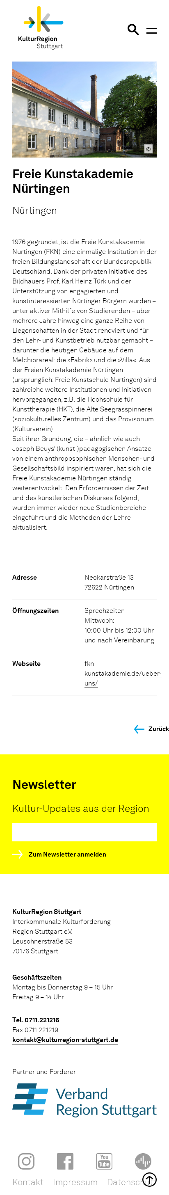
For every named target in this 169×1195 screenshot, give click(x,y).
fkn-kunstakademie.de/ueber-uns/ (123, 673)
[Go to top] (84, 1179)
